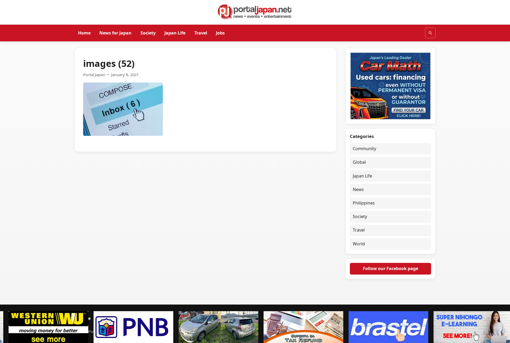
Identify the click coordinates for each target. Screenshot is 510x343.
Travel (200, 33)
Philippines (364, 203)
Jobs (220, 33)
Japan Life (174, 33)
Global (359, 162)
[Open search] (430, 33)
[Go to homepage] (255, 11)
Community (364, 148)
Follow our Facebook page (390, 268)
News (358, 189)
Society (148, 33)
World (359, 244)
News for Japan (115, 33)
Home (84, 33)
